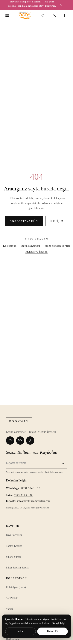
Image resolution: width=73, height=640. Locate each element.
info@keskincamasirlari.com (34, 500)
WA (20, 440)
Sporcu (9, 609)
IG (10, 440)
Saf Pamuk (12, 598)
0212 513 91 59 (23, 495)
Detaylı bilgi (58, 623)
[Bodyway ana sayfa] (25, 15)
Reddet (20, 631)
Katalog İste (33, 11)
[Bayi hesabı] (54, 15)
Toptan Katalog (14, 546)
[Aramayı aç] (43, 15)
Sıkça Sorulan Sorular (57, 245)
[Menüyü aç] (7, 15)
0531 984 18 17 (30, 488)
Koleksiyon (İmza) (16, 587)
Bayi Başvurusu (48, 5)
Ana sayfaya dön (24, 221)
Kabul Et (52, 631)
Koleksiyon (9, 245)
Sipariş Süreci (13, 556)
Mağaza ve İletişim (36, 251)
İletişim (56, 221)
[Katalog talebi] (66, 15)
